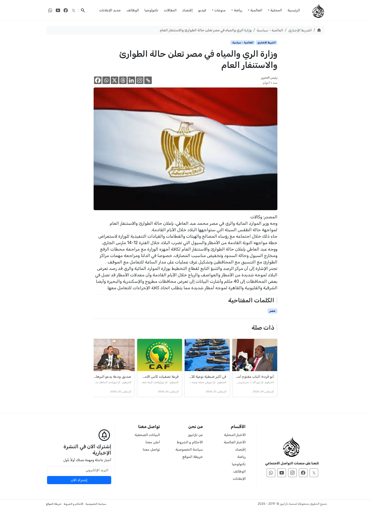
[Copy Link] (148, 80)
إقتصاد (187, 10)
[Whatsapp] (106, 80)
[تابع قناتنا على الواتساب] (50, 10)
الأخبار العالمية (235, 442)
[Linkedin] (131, 80)
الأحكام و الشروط (190, 442)
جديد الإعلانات (110, 10)
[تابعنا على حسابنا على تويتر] (73, 10)
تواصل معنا (151, 449)
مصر (272, 311)
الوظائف (132, 10)
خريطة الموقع (192, 457)
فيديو (202, 10)
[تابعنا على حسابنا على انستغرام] (292, 472)
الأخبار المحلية (235, 435)
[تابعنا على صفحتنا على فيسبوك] (66, 10)
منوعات (220, 10)
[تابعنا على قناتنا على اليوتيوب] (58, 10)
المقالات (170, 10)
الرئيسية (293, 10)
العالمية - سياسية (270, 30)
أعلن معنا (153, 442)
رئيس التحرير (269, 78)
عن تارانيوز (195, 435)
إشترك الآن (79, 480)
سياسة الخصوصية (189, 449)
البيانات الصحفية (147, 435)
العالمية (256, 10)
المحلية (276, 10)
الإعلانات (239, 479)
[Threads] (123, 80)
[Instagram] (139, 80)
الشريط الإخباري (300, 30)
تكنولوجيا (151, 10)
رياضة (238, 10)
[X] (114, 80)
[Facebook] (98, 80)
